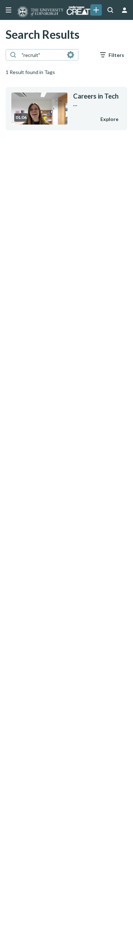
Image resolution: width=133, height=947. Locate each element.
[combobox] (41, 54)
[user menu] (124, 10)
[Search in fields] (70, 54)
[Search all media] (110, 10)
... (95, 100)
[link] (96, 10)
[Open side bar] (8, 10)
